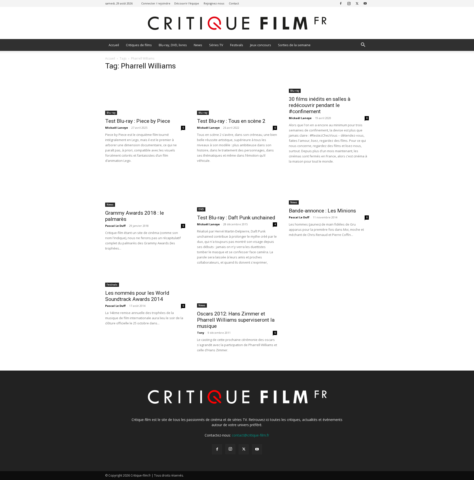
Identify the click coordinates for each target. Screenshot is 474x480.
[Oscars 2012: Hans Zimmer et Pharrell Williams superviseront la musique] (237, 290)
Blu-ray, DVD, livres (173, 45)
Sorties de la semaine (294, 45)
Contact (234, 3)
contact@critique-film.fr (250, 435)
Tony (200, 332)
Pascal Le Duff (115, 226)
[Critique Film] (237, 23)
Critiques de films (139, 45)
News (198, 45)
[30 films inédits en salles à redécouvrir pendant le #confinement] (329, 84)
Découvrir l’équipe (186, 3)
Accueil (114, 45)
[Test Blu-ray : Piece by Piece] (145, 95)
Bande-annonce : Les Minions (322, 211)
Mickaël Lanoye (116, 127)
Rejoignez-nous (214, 3)
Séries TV (216, 45)
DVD (201, 209)
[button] (363, 45)
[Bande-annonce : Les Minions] (329, 188)
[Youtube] (365, 3)
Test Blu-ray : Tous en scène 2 (231, 121)
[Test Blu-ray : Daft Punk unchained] (237, 191)
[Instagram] (349, 3)
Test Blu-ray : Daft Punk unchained (236, 218)
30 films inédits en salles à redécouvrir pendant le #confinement (319, 105)
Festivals (236, 45)
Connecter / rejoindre (155, 3)
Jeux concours (260, 45)
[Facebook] (340, 3)
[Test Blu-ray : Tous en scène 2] (237, 95)
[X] (357, 3)
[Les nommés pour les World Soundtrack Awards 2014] (145, 280)
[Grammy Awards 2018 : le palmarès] (145, 189)
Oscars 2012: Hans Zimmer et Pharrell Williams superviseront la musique (236, 320)
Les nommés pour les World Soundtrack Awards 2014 (137, 296)
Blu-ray (111, 112)
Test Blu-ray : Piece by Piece (137, 121)
